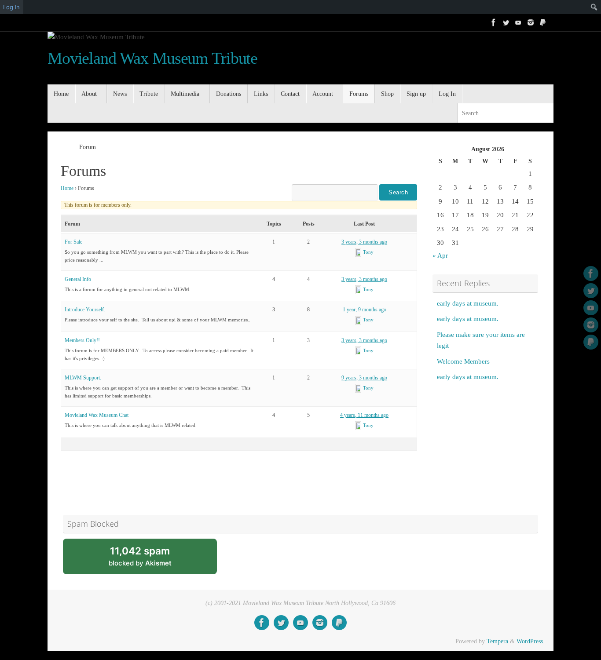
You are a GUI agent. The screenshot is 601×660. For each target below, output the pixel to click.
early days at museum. (467, 303)
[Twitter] (506, 22)
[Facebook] (493, 22)
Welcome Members (463, 361)
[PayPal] (543, 22)
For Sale (73, 242)
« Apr (440, 255)
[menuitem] (578, 7)
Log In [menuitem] (11, 7)
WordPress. (531, 641)
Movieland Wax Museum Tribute (152, 58)
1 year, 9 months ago (364, 309)
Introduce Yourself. (85, 309)
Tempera (497, 641)
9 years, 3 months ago (364, 378)
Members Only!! (82, 340)
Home (67, 188)
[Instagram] (530, 22)
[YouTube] (518, 22)
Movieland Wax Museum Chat (96, 415)
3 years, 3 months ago (364, 242)
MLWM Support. (83, 378)
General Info (78, 279)
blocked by (151, 559)
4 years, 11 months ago (364, 415)
